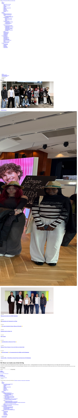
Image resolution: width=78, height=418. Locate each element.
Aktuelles (3, 2)
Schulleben (5, 6)
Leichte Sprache (6, 47)
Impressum (5, 45)
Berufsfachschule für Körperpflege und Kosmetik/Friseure (6, 33)
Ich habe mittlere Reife (6, 39)
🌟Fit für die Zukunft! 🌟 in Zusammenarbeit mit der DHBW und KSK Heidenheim (15, 352)
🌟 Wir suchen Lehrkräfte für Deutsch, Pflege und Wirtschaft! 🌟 (12, 326)
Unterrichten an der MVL (7, 5)
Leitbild (5, 7)
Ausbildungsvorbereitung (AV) (8, 13)
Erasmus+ (5, 11)
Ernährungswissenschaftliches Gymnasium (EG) (9, 22)
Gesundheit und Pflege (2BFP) (9, 16)
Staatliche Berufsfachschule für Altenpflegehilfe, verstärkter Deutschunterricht (9, 28)
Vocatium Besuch (3, 110)
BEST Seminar (3, 336)
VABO (4, 31)
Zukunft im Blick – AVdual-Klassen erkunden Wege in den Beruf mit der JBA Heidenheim (16, 357)
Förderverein (5, 9)
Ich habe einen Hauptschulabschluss (6, 38)
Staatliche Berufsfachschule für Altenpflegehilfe (9, 26)
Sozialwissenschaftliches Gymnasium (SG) (8, 23)
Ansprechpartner (6, 44)
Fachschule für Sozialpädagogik (6, 34)
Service (3, 12)
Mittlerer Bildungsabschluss (5, 75)
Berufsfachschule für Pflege (8, 25)
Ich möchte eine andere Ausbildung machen (7, 42)
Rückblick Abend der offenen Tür (6, 331)
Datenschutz (16, 380)
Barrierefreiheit (5, 46)
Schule (3, 3)
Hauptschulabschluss (4, 76)
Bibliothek (5, 8)
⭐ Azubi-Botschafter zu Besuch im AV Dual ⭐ (9, 341)
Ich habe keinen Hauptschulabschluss (6, 37)
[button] (39, 70)
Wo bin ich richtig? (4, 35)
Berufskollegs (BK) (6, 17)
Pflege (4, 24)
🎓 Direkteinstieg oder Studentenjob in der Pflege (9, 321)
